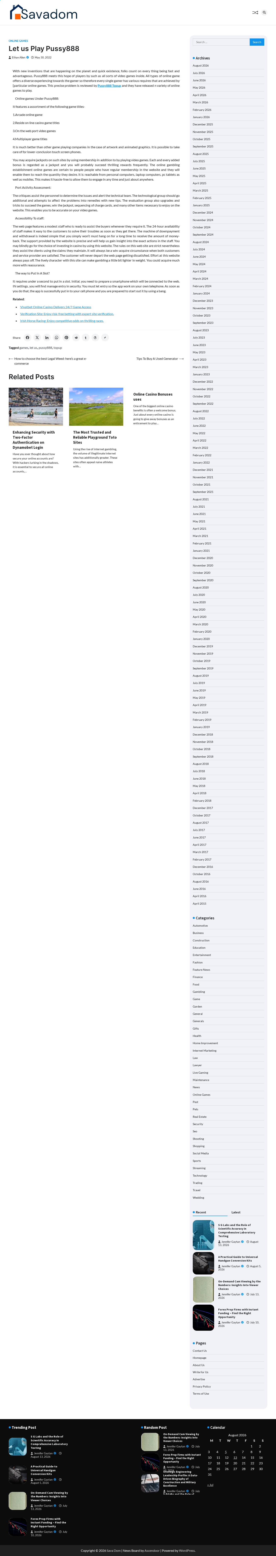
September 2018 (203, 756)
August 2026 (201, 65)
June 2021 (199, 513)
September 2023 (203, 322)
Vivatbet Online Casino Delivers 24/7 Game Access (55, 307)
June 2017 (199, 837)
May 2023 (199, 352)
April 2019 (199, 705)
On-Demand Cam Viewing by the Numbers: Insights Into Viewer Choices (239, 1285)
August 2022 (201, 411)
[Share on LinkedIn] (47, 337)
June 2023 (199, 345)
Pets (195, 1109)
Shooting (198, 1138)
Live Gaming (200, 1072)
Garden (197, 1006)
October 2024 (201, 227)
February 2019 (202, 719)
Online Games (18, 40)
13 (235, 1457)
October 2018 (201, 749)
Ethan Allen (18, 57)
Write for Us (200, 1372)
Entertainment (202, 955)
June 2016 (199, 888)
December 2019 (203, 646)
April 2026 (199, 95)
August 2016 (201, 881)
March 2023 (200, 367)
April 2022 (199, 440)
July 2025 (199, 161)
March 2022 (200, 447)
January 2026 (201, 117)
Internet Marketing (204, 1050)
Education (199, 947)
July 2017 (199, 830)
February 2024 (202, 286)
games (23, 347)
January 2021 (201, 550)
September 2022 (203, 403)
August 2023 (201, 330)
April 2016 (199, 896)
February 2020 (202, 631)
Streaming (199, 1168)
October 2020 (201, 572)
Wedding (198, 1197)
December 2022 (203, 381)
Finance (198, 977)
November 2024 (203, 220)
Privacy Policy (202, 1386)
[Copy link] (105, 337)
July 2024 (199, 249)
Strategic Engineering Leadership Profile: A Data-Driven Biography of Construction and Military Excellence (180, 1460)
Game (196, 999)
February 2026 (202, 109)
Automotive (200, 925)
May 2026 (199, 87)
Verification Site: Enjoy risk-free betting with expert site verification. (67, 314)
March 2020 (200, 624)
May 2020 (199, 609)
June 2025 (199, 168)
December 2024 (203, 212)
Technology (200, 1175)
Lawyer (197, 1065)
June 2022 (199, 425)
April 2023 (199, 359)
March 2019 (200, 712)
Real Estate (199, 1116)
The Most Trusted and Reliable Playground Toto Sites (95, 437)
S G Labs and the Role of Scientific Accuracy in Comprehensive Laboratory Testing (236, 1230)
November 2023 (203, 308)
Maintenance (201, 1080)
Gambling (199, 991)
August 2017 (201, 822)
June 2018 (199, 778)
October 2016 (201, 874)
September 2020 (203, 580)
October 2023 (201, 315)
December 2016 (203, 866)
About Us (198, 1365)
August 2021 (201, 499)
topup (58, 347)
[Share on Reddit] (76, 337)
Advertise (199, 1379)
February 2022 (202, 455)
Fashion (198, 962)
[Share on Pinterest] (66, 337)
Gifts (196, 1028)
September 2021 (203, 491)
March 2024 (200, 278)
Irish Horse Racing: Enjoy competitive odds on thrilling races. (62, 321)
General (198, 1013)
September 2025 (203, 146)
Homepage (199, 1357)
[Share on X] (37, 337)
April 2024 (199, 271)
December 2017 (203, 808)
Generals (198, 1021)
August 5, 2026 (40, 1482)
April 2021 (199, 528)
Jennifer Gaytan (230, 1241)
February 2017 (202, 859)
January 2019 (201, 727)
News (196, 1087)
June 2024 (199, 256)
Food (196, 984)
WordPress (187, 1550)
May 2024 (199, 264)
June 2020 (199, 602)
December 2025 (203, 124)
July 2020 (199, 594)
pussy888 (45, 347)
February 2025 (202, 198)
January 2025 (201, 205)
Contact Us (200, 1350)
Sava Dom (114, 1550)
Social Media (201, 1153)
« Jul (210, 1485)
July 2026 (199, 73)
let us (33, 347)
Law (195, 1058)
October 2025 (201, 139)
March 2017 (200, 852)
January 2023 (201, 374)
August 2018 (201, 763)
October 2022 (201, 396)
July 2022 (199, 418)
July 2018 (199, 771)
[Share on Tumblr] (86, 337)
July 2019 (199, 683)
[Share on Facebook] (27, 337)
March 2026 (200, 102)
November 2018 (203, 741)
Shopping (198, 1146)
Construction (201, 940)
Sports (197, 1160)
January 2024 (201, 293)
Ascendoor (152, 1550)
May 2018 (199, 786)
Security (198, 1124)
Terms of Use (201, 1393)
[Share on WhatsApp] (56, 337)
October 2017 (201, 815)
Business (198, 933)
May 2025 (199, 176)
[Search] (264, 13)
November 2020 (203, 565)
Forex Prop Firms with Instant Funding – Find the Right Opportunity (238, 1313)
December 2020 (203, 558)
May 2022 (199, 433)
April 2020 (199, 616)
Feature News (201, 969)
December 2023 (203, 300)
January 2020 (201, 638)
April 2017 (199, 844)
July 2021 (199, 506)
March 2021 (200, 536)
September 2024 (203, 234)
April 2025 (199, 183)
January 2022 (201, 462)
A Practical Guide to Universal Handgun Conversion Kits (238, 1259)
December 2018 (203, 734)
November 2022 (203, 389)
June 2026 (199, 80)
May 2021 (199, 521)
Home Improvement (205, 1043)
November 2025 (203, 131)
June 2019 (199, 690)
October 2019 (201, 661)
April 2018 (199, 793)
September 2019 (203, 668)
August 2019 (201, 675)
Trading (197, 1182)
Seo (195, 1131)
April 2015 (199, 903)
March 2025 (200, 190)
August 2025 (201, 154)
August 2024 (201, 242)
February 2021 (202, 543)
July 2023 (199, 337)
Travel (196, 1190)
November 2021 (203, 477)
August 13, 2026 (41, 1456)
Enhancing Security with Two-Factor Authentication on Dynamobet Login (34, 440)
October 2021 (201, 484)
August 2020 (201, 587)
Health (197, 1035)
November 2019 (203, 653)
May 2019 (199, 697)
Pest (195, 1102)
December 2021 (203, 469)
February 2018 (202, 800)
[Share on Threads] (95, 337)
